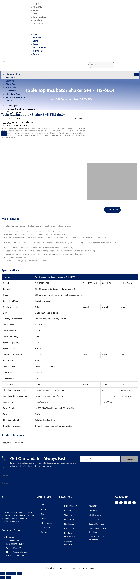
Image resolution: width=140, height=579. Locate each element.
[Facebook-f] (116, 502)
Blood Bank (11, 84)
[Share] (13, 573)
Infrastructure (39, 17)
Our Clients (38, 20)
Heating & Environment (17, 98)
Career (36, 14)
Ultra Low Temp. (13, 94)
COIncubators (13, 112)
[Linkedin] (129, 502)
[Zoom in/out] (2, 573)
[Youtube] (134, 502)
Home (36, 4)
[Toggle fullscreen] (8, 573)
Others (9, 101)
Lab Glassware (13, 118)
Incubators (11, 91)
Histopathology (13, 74)
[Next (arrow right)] (8, 577)
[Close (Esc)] (19, 573)
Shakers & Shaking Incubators (20, 108)
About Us (37, 7)
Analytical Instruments (16, 125)
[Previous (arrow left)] (2, 577)
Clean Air (10, 81)
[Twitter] (121, 502)
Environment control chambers (20, 122)
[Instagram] (125, 502)
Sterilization (11, 88)
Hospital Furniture (14, 115)
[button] (83, 29)
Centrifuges (12, 105)
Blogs (35, 10)
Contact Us (38, 24)
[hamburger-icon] (136, 74)
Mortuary (10, 78)
